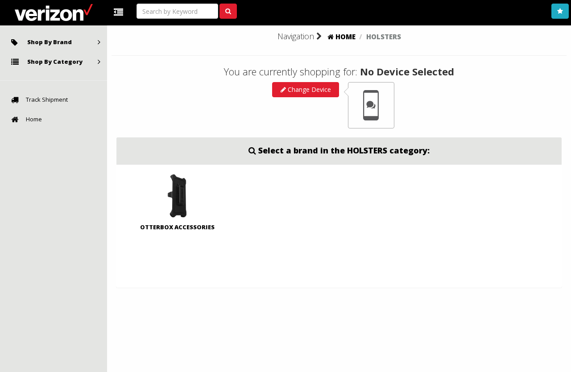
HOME (345, 36)
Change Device (308, 89)
